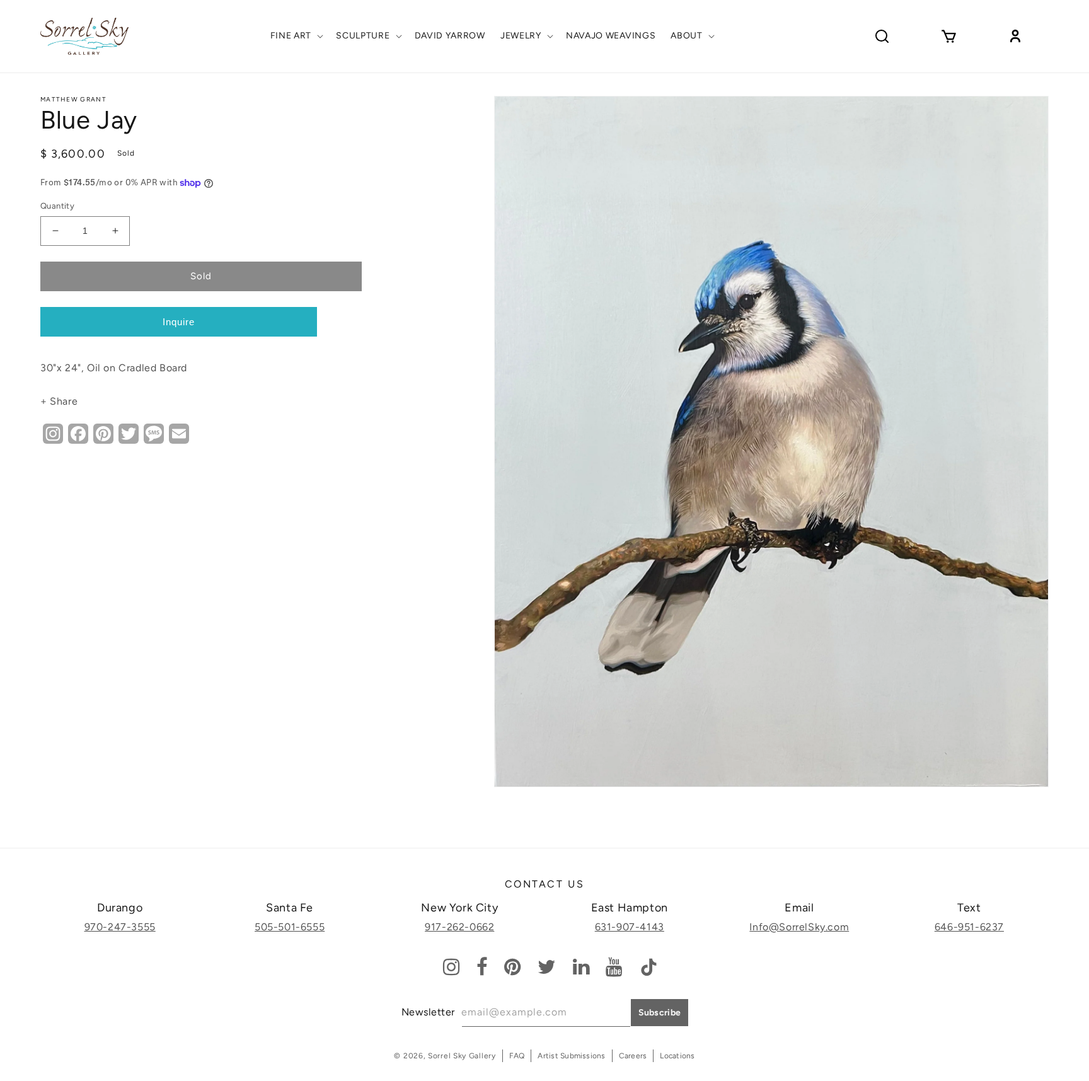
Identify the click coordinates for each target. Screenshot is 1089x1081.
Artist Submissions (571, 1055)
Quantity (57, 206)
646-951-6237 (969, 927)
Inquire (179, 321)
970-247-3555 (120, 927)
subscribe (659, 1012)
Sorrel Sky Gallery (462, 1055)
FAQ (517, 1055)
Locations (677, 1055)
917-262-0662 (459, 927)
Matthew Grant (73, 99)
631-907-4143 (629, 927)
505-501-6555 (290, 927)
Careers (633, 1055)
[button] (296, 36)
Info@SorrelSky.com (799, 927)
